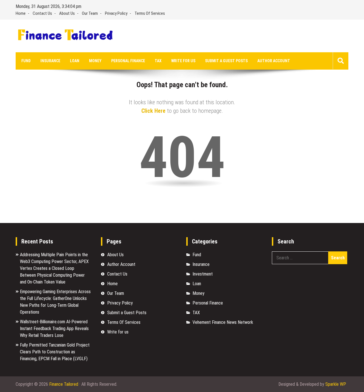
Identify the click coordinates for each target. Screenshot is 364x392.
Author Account (273, 61)
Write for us (183, 61)
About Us (67, 13)
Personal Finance (128, 61)
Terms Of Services (150, 13)
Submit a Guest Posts (226, 61)
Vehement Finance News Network (223, 322)
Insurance (50, 61)
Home (21, 13)
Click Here (153, 110)
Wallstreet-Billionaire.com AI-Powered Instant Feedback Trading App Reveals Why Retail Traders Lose (54, 328)
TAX (158, 61)
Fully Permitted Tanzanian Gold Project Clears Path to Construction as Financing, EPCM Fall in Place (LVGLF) (55, 351)
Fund (26, 61)
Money (95, 61)
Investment (203, 274)
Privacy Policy (116, 13)
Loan (74, 61)
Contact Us (42, 13)
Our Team (90, 13)
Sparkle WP (335, 384)
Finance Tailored (63, 384)
